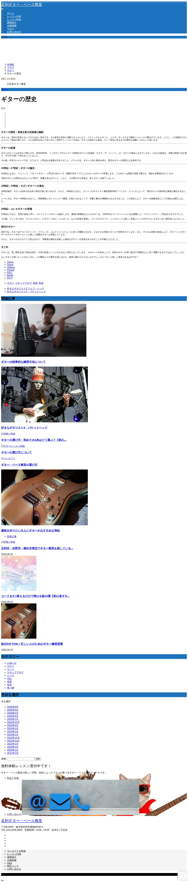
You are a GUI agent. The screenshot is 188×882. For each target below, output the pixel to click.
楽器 (35, 283)
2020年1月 (12, 750)
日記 (9, 678)
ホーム (10, 13)
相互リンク (13, 866)
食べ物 (10, 688)
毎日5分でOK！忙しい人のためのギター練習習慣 (32, 643)
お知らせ (11, 663)
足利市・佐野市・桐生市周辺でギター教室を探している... (37, 548)
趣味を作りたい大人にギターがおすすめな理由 (30, 530)
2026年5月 (12, 710)
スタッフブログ (23, 283)
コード (10, 669)
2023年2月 (12, 731)
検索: (3, 758)
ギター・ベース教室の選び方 (19, 464)
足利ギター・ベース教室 (21, 4)
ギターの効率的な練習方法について (23, 361)
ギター (4, 89)
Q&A (9, 863)
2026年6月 (12, 707)
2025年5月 (12, 716)
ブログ (10, 28)
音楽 (41, 283)
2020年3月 (12, 747)
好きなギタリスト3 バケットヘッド (24, 427)
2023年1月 (12, 734)
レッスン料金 (14, 19)
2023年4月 (12, 725)
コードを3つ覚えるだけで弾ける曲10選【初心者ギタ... (35, 596)
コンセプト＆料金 (16, 851)
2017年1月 (12, 753)
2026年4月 (12, 713)
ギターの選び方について (16, 452)
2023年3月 (12, 728)
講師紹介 (11, 22)
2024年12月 (13, 722)
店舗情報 (11, 25)
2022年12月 (13, 737)
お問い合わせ (14, 32)
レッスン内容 (14, 16)
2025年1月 (12, 719)
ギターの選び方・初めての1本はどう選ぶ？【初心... (33, 439)
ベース (10, 675)
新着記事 (11, 536)
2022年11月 (13, 741)
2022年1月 (12, 744)
